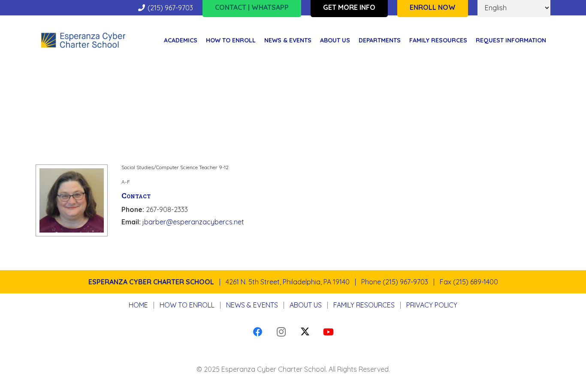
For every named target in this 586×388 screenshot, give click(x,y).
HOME (138, 305)
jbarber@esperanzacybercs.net (193, 222)
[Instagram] (281, 332)
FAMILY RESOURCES (364, 305)
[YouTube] (328, 332)
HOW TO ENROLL (187, 305)
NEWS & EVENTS (252, 305)
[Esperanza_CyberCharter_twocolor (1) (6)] (83, 40)
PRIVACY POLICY (431, 305)
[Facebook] (257, 332)
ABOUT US (306, 305)
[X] (305, 332)
